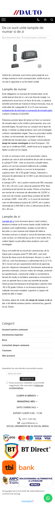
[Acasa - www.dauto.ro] (27, 12)
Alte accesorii (8, 355)
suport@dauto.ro (29, 423)
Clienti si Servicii (26, 395)
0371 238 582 (29, 419)
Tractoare (6, 350)
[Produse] (3, 20)
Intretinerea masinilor (12, 334)
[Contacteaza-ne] (38, 20)
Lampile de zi (8, 221)
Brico (4, 340)
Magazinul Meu (26, 401)
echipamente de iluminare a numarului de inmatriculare (27, 110)
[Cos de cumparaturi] (45, 20)
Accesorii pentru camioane (35, 37)
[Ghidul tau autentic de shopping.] (27, 501)
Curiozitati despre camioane (15, 345)
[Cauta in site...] (52, 20)
